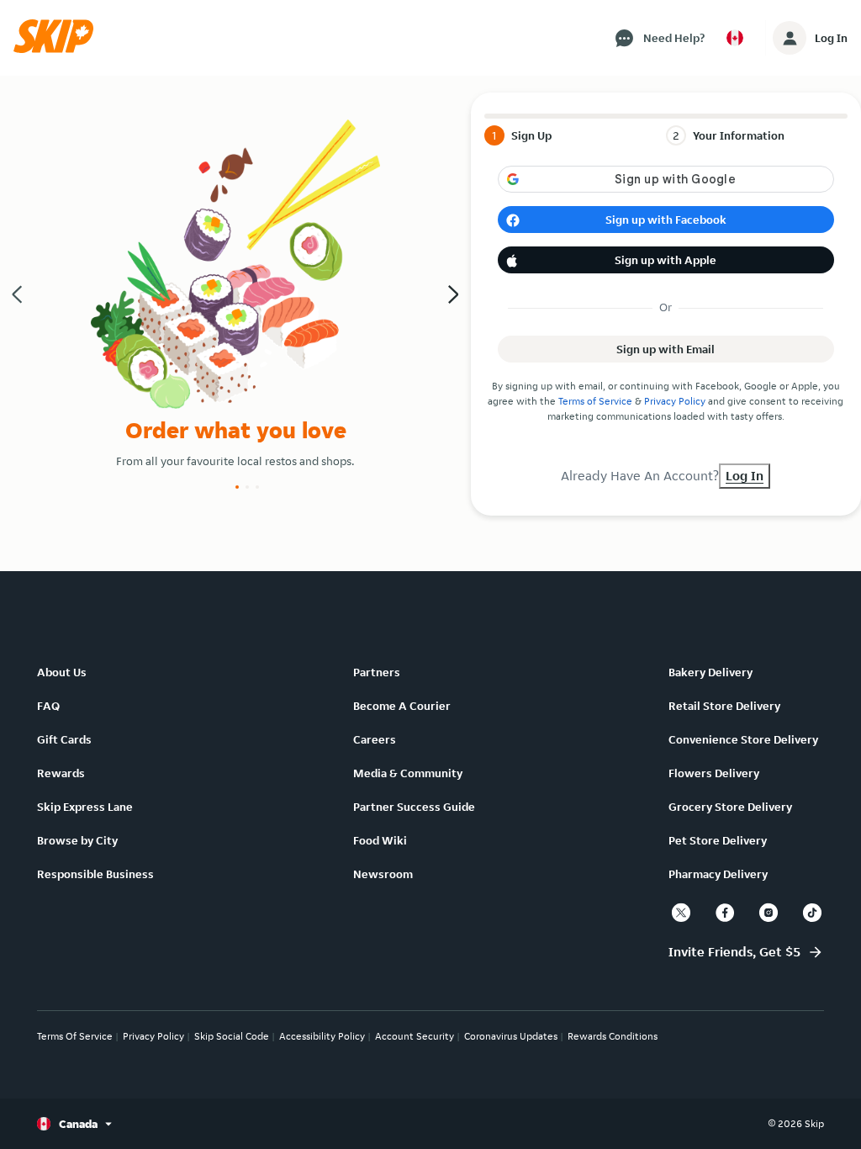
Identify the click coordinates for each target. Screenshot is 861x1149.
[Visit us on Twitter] (681, 913)
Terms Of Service (75, 1036)
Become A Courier (402, 705)
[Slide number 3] (257, 487)
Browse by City (77, 840)
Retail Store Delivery (724, 705)
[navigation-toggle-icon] (789, 38)
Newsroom (383, 874)
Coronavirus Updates (510, 1036)
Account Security (414, 1036)
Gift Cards (64, 739)
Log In (831, 37)
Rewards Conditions (613, 1036)
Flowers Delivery (713, 773)
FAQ (48, 705)
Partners (376, 672)
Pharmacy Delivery (718, 874)
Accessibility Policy (322, 1036)
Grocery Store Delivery (730, 806)
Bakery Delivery (710, 672)
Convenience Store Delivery (743, 739)
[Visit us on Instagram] (768, 913)
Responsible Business (95, 874)
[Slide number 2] (247, 487)
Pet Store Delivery (717, 840)
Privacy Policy (674, 400)
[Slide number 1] (237, 487)
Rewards (61, 773)
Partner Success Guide (414, 806)
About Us (62, 672)
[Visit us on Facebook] (725, 913)
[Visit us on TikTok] (812, 913)
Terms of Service (595, 400)
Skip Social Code (231, 1036)
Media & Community (407, 773)
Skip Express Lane (85, 806)
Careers (374, 739)
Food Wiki (380, 840)
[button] (58, 48)
